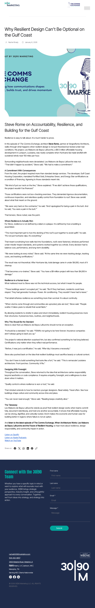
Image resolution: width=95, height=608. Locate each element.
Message (54, 508)
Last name (54, 483)
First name (54, 471)
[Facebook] (15, 448)
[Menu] (87, 8)
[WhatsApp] (24, 448)
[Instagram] (10, 576)
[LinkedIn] (28, 448)
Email (52, 496)
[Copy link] (36, 448)
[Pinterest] (32, 448)
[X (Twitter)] (19, 448)
